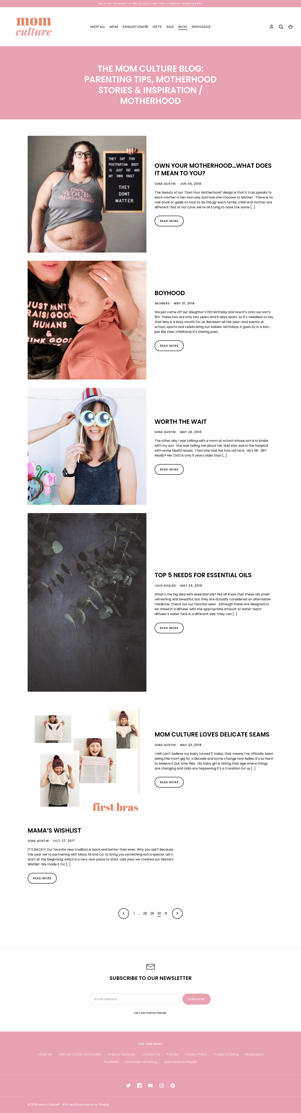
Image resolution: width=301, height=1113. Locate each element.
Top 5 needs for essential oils (203, 575)
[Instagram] (161, 1085)
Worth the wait (181, 421)
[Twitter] (128, 1085)
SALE (170, 26)
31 (165, 913)
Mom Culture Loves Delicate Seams (212, 734)
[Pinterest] (172, 1085)
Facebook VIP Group (141, 1062)
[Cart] (290, 26)
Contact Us (151, 1054)
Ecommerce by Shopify (92, 1105)
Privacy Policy (196, 1054)
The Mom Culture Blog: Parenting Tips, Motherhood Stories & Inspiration (150, 79)
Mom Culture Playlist (180, 1062)
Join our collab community (80, 1054)
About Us (44, 1054)
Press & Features (121, 1054)
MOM (114, 26)
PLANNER (111, 1062)
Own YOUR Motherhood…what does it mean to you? (213, 169)
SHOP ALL (97, 26)
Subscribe (196, 999)
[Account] (271, 26)
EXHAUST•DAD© (135, 26)
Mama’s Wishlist (54, 830)
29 (152, 913)
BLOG (182, 26)
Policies (172, 1054)
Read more (169, 221)
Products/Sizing (226, 1054)
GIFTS (157, 26)
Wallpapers (254, 1054)
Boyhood (170, 293)
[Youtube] (150, 1085)
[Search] (280, 26)
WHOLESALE (201, 26)
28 (145, 913)
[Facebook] (139, 1085)
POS (66, 1105)
